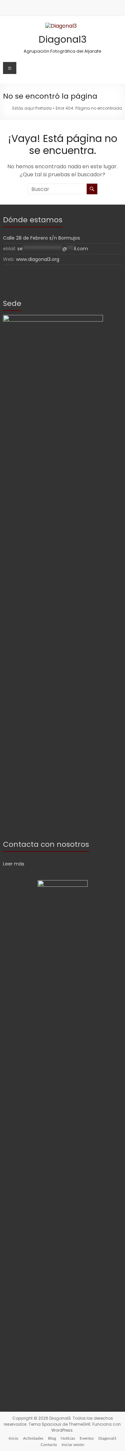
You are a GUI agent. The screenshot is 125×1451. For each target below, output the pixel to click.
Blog (52, 1438)
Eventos (87, 1438)
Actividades (33, 1438)
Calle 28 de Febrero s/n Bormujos (41, 238)
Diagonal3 (63, 39)
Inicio (13, 1438)
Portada (43, 108)
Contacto (49, 1445)
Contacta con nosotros (46, 844)
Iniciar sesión (73, 1445)
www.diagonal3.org (37, 259)
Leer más (13, 863)
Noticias (68, 1438)
